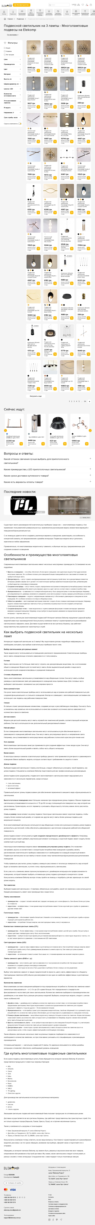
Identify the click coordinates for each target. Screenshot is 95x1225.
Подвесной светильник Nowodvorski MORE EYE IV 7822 (83, 275)
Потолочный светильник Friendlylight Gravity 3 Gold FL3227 (34, 239)
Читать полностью (35, 512)
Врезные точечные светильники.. (67, 499)
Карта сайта (51, 1215)
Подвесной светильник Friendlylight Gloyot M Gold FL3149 (67, 204)
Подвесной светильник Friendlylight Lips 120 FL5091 (67, 380)
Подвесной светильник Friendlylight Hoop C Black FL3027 (33, 97)
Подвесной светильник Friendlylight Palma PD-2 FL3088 (66, 133)
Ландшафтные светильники (85, 14)
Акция (8, 48)
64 (85, 401)
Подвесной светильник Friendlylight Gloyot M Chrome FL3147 (34, 275)
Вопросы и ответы (53, 1202)
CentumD (16, 1177)
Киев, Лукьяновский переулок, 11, (59, 1172)
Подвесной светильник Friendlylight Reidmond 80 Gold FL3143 (66, 61)
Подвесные (13, 14)
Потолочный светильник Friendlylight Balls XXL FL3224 (49, 239)
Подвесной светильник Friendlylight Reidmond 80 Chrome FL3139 (82, 61)
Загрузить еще (36, 396)
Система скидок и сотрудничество (58, 1204)
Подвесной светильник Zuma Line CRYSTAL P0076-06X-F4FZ (49, 344)
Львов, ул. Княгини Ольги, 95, (58, 1183)
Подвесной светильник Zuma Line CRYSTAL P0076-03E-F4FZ (66, 239)
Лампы (67, 14)
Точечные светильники (49, 14)
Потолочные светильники (22, 14)
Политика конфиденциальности (57, 1206)
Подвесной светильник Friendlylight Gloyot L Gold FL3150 (50, 275)
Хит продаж (10, 55)
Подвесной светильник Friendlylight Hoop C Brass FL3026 (67, 97)
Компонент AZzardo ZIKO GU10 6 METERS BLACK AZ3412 (34, 345)
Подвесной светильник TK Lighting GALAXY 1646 (66, 345)
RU (75, 5)
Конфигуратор (22, 5)
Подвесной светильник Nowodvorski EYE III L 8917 (34, 204)
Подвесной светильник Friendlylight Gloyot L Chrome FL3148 (84, 204)
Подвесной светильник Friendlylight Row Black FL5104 (49, 380)
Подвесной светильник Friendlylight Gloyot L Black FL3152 (50, 310)
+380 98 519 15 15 (10, 1202)
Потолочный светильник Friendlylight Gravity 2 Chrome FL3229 (34, 133)
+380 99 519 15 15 (10, 1197)
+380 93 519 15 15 (10, 1200)
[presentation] (5, 430)
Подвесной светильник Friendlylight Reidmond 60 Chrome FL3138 (48, 61)
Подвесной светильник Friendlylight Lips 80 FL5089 (50, 204)
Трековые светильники (58, 14)
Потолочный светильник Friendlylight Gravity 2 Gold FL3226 (34, 168)
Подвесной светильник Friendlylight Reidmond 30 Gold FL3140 (49, 169)
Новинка (9, 51)
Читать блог (86, 517)
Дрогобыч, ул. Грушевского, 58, (58, 1177)
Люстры (4, 14)
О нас (50, 1195)
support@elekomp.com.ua (12, 1218)
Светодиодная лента (76, 14)
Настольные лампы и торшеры (40, 14)
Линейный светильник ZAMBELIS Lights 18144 (13, 437)
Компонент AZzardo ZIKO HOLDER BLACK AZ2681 (84, 97)
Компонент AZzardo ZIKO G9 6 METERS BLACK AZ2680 (67, 274)
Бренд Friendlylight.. (16, 499)
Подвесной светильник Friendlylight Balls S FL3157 (83, 380)
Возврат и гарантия (53, 1211)
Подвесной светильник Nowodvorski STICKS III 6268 (84, 345)
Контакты (51, 1197)
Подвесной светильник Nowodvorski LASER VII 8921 (83, 239)
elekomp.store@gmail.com (12, 1210)
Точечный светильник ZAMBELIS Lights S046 (56, 437)
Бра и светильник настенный (31, 14)
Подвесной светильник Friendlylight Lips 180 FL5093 (33, 310)
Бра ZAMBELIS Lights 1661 (36, 437)
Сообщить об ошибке (14, 1183)
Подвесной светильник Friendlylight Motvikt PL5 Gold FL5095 (49, 133)
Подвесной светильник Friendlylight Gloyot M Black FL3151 (84, 133)
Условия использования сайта (56, 1213)
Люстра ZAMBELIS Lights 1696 (79, 437)
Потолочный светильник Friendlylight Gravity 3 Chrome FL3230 (84, 168)
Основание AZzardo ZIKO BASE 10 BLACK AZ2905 (67, 309)
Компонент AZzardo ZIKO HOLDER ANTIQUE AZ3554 (84, 309)
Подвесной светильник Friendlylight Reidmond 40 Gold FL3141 (33, 61)
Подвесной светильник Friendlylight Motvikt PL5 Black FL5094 (66, 168)
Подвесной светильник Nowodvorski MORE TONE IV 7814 (33, 380)
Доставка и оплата (53, 1209)
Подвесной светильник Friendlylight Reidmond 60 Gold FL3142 (49, 98)
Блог (49, 1199)
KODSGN (11, 1175)
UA (73, 5)
